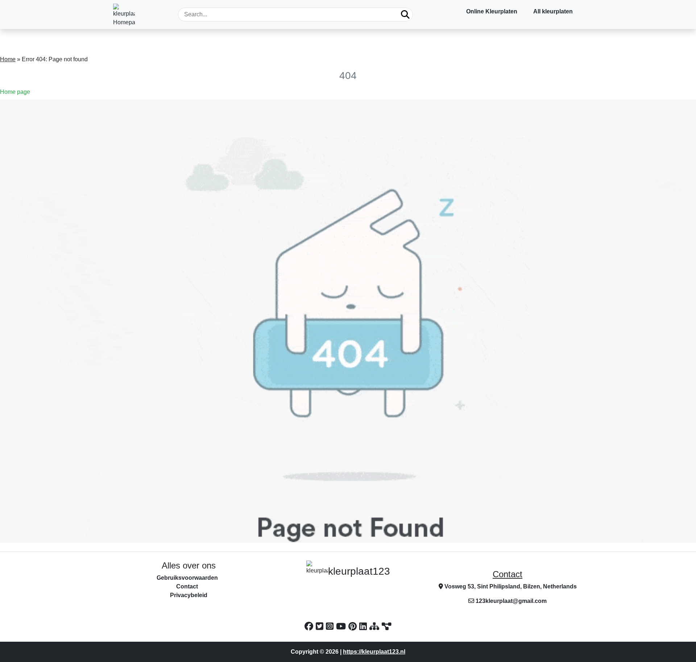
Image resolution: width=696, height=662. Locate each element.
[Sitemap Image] (387, 626)
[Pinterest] (353, 626)
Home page (15, 92)
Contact (507, 574)
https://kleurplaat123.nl (374, 652)
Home (8, 59)
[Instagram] (331, 626)
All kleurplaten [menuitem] (553, 11)
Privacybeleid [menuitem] (188, 595)
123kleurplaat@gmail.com (511, 601)
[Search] (405, 14)
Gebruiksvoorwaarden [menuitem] (187, 578)
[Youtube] (342, 626)
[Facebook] (310, 626)
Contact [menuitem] (187, 586)
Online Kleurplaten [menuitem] (491, 11)
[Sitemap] (375, 626)
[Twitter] (321, 626)
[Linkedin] (364, 626)
